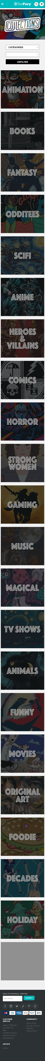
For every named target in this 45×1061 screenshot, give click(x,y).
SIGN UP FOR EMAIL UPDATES (15, 994)
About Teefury (10, 1025)
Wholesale (8, 1038)
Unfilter (22, 62)
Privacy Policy (33, 1026)
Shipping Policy (10, 1033)
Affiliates (31, 1023)
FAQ (4, 1030)
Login (5, 1048)
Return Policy (9, 1035)
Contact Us (8, 1028)
